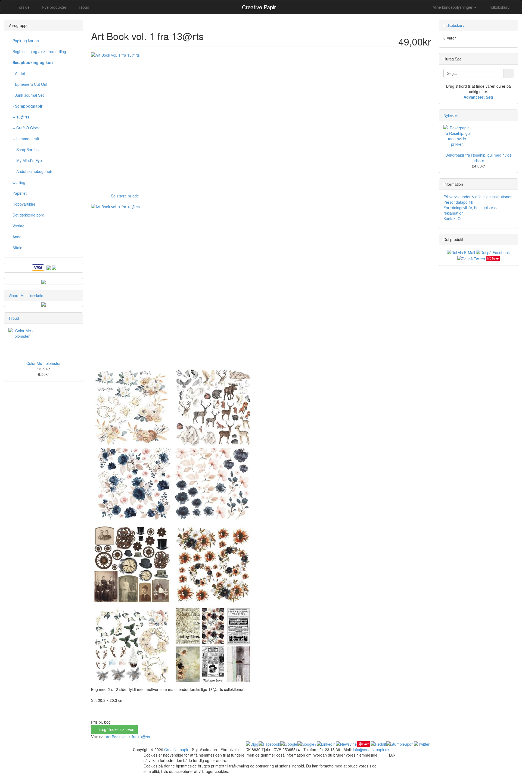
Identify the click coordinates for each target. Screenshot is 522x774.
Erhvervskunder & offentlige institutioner (477, 196)
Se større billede (125, 196)
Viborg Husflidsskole (25, 295)
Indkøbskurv (498, 7)
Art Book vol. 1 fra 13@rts (128, 736)
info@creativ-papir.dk (371, 749)
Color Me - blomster (43, 363)
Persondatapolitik (458, 202)
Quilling (19, 182)
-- (21, 117)
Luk (392, 755)
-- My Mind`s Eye (27, 160)
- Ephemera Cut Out (30, 84)
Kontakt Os (452, 218)
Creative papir (176, 749)
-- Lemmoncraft (26, 138)
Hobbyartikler (24, 204)
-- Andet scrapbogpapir (32, 171)
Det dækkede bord (28, 215)
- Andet (19, 73)
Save (365, 744)
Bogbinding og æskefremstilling (39, 51)
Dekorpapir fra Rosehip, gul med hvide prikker (478, 157)
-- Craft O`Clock (26, 127)
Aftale (17, 247)
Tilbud (13, 318)
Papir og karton (26, 40)
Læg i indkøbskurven (116, 729)
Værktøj (19, 225)
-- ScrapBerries (26, 149)
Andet (18, 236)
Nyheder (450, 115)
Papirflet (20, 193)
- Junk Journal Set (28, 95)
